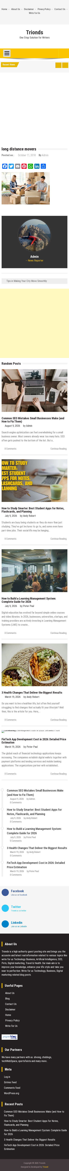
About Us (15, 9)
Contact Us (59, 9)
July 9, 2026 (11, 515)
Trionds (34, 32)
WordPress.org (11, 1093)
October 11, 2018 (27, 155)
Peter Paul (28, 606)
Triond (45, 1167)
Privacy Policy (44, 9)
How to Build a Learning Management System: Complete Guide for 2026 (29, 600)
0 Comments (10, 448)
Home (4, 9)
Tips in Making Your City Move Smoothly (26, 281)
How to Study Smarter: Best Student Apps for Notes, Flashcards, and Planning (33, 510)
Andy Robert (29, 515)
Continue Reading (59, 448)
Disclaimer (29, 9)
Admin (45, 155)
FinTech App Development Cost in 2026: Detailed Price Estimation (34, 741)
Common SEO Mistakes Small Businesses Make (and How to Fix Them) (33, 420)
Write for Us (34, 13)
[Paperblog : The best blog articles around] (9, 1038)
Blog (7, 998)
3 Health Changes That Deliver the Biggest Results (32, 692)
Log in (7, 1076)
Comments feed (12, 1087)
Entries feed (10, 1082)
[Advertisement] (34, 110)
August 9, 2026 (12, 425)
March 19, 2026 (13, 696)
